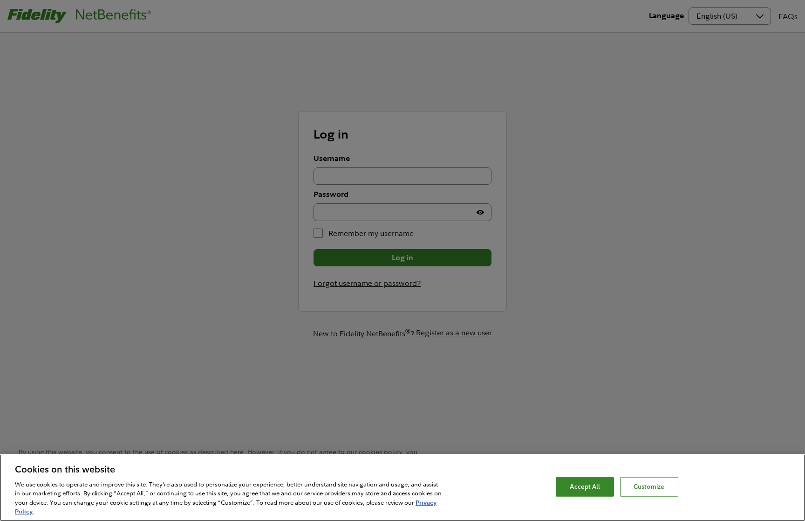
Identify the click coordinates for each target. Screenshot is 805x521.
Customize (649, 486)
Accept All (584, 486)
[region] (402, 487)
